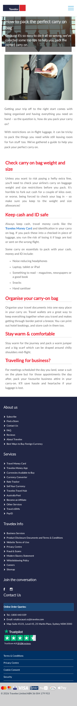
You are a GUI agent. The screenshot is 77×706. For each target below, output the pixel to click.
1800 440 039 (19, 615)
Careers (11, 565)
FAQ (9, 430)
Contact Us (12, 426)
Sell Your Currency (16, 486)
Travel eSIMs (13, 509)
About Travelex (14, 439)
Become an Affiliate (16, 500)
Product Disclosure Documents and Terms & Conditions (35, 538)
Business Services (16, 533)
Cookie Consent (12, 670)
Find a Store (13, 421)
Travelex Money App (17, 468)
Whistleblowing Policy (18, 561)
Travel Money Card (16, 464)
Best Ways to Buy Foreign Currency (25, 444)
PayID (10, 513)
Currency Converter (17, 477)
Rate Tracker (13, 482)
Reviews (11, 435)
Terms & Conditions (13, 656)
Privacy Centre (14, 547)
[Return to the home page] (20, 10)
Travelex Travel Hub (17, 491)
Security (8, 677)
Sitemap (11, 570)
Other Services (14, 504)
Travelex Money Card (18, 228)
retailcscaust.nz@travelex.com (28, 619)
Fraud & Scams (14, 551)
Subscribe (11, 417)
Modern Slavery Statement (20, 556)
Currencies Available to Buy (21, 473)
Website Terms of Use (18, 542)
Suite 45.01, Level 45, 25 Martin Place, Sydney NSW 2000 (42, 624)
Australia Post (14, 495)
